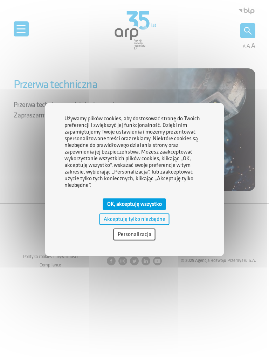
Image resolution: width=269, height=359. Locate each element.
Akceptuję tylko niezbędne (134, 219)
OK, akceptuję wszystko (134, 204)
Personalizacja (134, 234)
